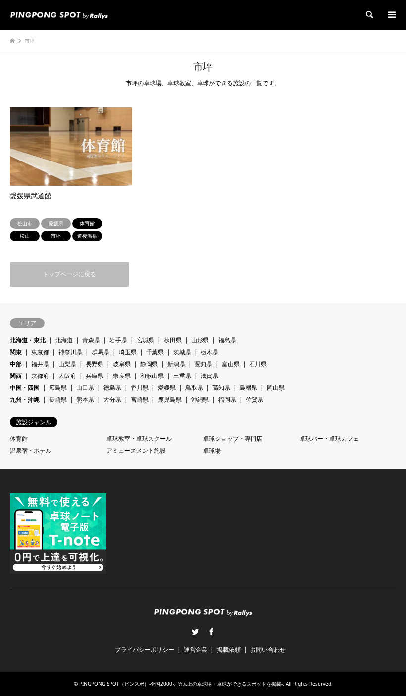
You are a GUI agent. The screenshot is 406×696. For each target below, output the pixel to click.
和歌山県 (152, 376)
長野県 (94, 364)
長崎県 (58, 399)
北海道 (64, 340)
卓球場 (212, 450)
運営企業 (195, 649)
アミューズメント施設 (136, 450)
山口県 (85, 387)
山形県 (200, 340)
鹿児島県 (170, 399)
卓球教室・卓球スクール (139, 438)
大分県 (112, 399)
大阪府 (67, 376)
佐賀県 (254, 399)
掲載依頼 (229, 649)
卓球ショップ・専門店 (232, 438)
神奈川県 (70, 352)
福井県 (40, 364)
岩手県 (118, 340)
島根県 (248, 387)
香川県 (140, 387)
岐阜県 (122, 364)
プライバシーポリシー (144, 649)
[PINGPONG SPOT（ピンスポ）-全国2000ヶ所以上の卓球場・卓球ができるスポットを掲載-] (59, 14)
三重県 (182, 376)
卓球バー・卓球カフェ (329, 438)
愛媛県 (167, 387)
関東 (16, 352)
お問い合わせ (268, 649)
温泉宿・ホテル (30, 450)
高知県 (221, 387)
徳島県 (112, 387)
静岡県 (149, 364)
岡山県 (276, 387)
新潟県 (176, 364)
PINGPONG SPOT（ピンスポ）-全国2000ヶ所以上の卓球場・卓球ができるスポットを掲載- (181, 683)
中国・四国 (25, 387)
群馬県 (100, 352)
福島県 (227, 340)
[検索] (369, 15)
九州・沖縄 (25, 399)
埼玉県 (128, 352)
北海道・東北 (28, 340)
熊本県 (85, 399)
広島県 (58, 387)
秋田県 (173, 340)
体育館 (19, 438)
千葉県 (155, 352)
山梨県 (67, 364)
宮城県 (145, 340)
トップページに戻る (69, 274)
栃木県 (209, 352)
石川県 (258, 364)
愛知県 (203, 364)
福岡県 (227, 399)
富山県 (231, 364)
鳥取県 (194, 387)
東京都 (40, 352)
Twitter (195, 631)
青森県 (91, 340)
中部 (16, 364)
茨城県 (182, 352)
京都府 (40, 376)
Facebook (211, 631)
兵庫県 (94, 376)
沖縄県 (200, 399)
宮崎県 (140, 399)
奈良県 (122, 376)
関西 (16, 376)
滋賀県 (209, 376)
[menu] (391, 15)
